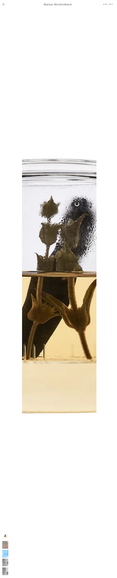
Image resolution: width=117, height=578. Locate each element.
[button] (3, 4)
